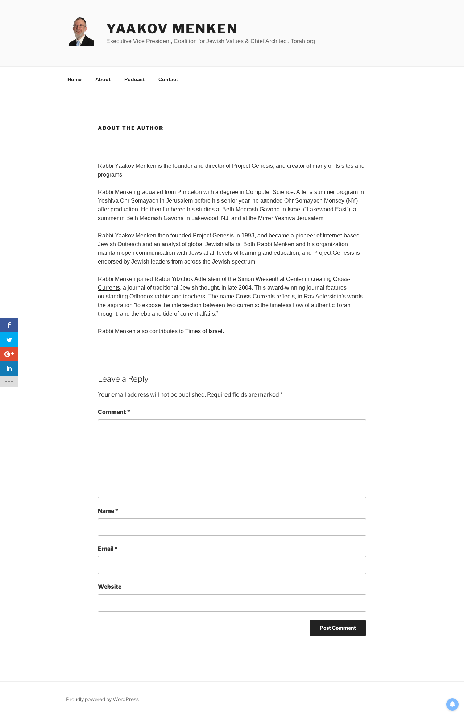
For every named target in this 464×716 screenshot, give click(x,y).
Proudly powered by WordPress (102, 699)
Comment (114, 412)
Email (107, 548)
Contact (168, 79)
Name (108, 511)
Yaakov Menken (171, 29)
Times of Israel (204, 331)
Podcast (134, 79)
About (103, 79)
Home (74, 79)
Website (109, 586)
